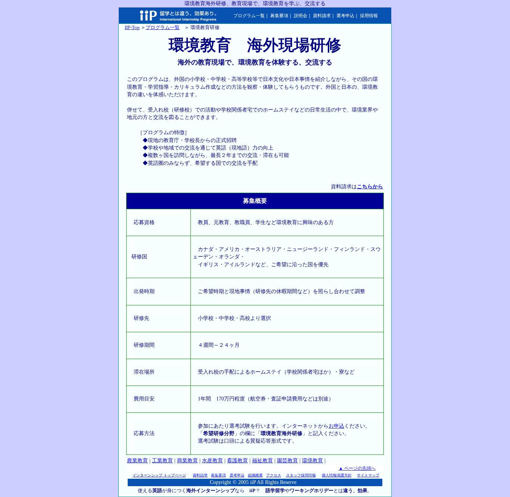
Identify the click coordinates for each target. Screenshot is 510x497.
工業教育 (162, 460)
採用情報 (369, 15)
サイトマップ (368, 475)
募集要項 (279, 15)
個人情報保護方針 (337, 475)
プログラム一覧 (249, 15)
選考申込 (345, 15)
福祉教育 (262, 460)
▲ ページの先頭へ (357, 468)
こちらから (370, 186)
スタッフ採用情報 (301, 475)
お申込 (336, 426)
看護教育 (237, 460)
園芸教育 (287, 460)
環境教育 (312, 460)
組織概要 (255, 475)
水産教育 (212, 460)
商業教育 (187, 460)
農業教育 (137, 460)
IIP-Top (132, 27)
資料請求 (322, 15)
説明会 (300, 15)
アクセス (273, 475)
